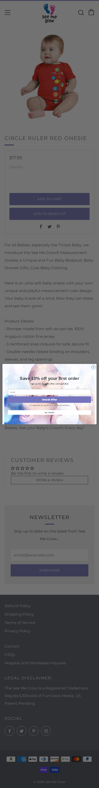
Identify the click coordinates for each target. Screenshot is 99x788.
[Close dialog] (93, 367)
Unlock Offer (49, 399)
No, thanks (49, 412)
